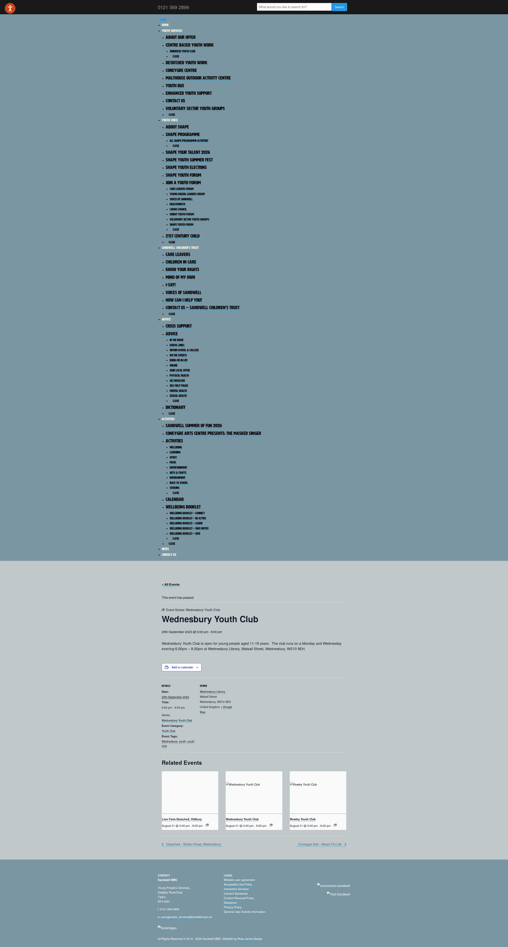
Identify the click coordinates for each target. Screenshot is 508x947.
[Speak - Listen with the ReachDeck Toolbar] (10, 8)
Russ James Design (250, 938)
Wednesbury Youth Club (177, 720)
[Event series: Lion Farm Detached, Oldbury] (207, 825)
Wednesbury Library (212, 692)
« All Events (171, 584)
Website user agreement (239, 880)
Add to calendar (182, 667)
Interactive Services (236, 889)
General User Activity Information (245, 912)
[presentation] (190, 792)
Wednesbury (169, 741)
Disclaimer (230, 902)
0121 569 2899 (169, 909)
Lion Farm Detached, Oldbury (182, 819)
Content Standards (236, 893)
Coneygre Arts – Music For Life (320, 844)
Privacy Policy (232, 907)
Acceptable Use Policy (238, 884)
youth (182, 741)
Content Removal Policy (239, 898)
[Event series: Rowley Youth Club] (335, 825)
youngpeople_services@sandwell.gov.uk (186, 917)
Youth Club (168, 731)
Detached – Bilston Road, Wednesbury (193, 844)
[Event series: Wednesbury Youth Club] (271, 825)
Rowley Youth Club (303, 819)
